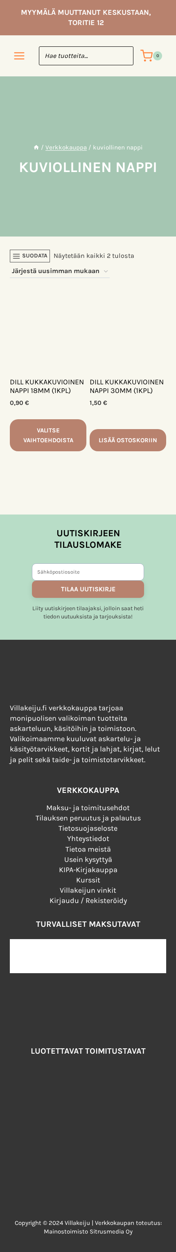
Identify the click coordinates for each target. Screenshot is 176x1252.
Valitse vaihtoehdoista (48, 435)
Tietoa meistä (88, 849)
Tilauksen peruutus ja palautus (88, 817)
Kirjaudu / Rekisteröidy (88, 900)
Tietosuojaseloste (88, 828)
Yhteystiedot (88, 838)
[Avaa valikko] (19, 56)
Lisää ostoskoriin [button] (128, 440)
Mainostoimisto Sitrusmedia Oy (88, 1231)
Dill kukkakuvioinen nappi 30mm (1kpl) (127, 386)
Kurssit (88, 879)
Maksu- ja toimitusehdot (88, 807)
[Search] (123, 55)
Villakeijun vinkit (88, 890)
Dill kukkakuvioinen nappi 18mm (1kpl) (47, 386)
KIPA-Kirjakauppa (88, 869)
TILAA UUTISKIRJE (88, 589)
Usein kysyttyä (88, 859)
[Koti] (36, 147)
